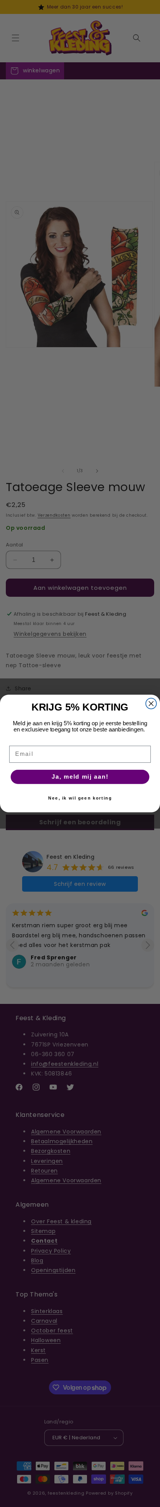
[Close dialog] (151, 703)
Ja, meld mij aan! (80, 777)
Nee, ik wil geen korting (80, 798)
